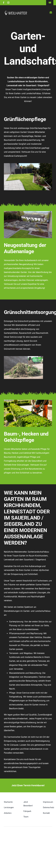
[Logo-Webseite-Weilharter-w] (16, 11)
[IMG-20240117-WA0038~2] (28, 164)
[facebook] (4, 3)
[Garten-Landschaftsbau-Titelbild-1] (28, 400)
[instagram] (8, 3)
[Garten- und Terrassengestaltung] (28, 212)
